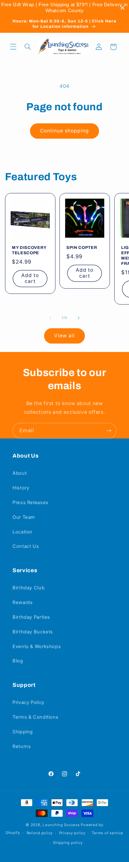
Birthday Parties (31, 617)
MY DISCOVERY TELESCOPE (29, 250)
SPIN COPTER (81, 247)
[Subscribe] (109, 430)
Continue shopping (64, 131)
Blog (18, 661)
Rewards (23, 602)
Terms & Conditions (35, 717)
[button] (13, 47)
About (20, 473)
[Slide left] (50, 318)
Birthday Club (28, 588)
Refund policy (40, 833)
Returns (22, 746)
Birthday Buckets (33, 632)
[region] (64, 8)
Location (23, 532)
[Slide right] (78, 318)
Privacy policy (72, 833)
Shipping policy (67, 842)
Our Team (24, 517)
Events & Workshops (37, 646)
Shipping (23, 732)
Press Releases (31, 502)
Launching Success (61, 825)
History (21, 488)
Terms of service (107, 833)
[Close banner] (122, 8)
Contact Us (26, 546)
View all (64, 336)
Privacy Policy (28, 702)
